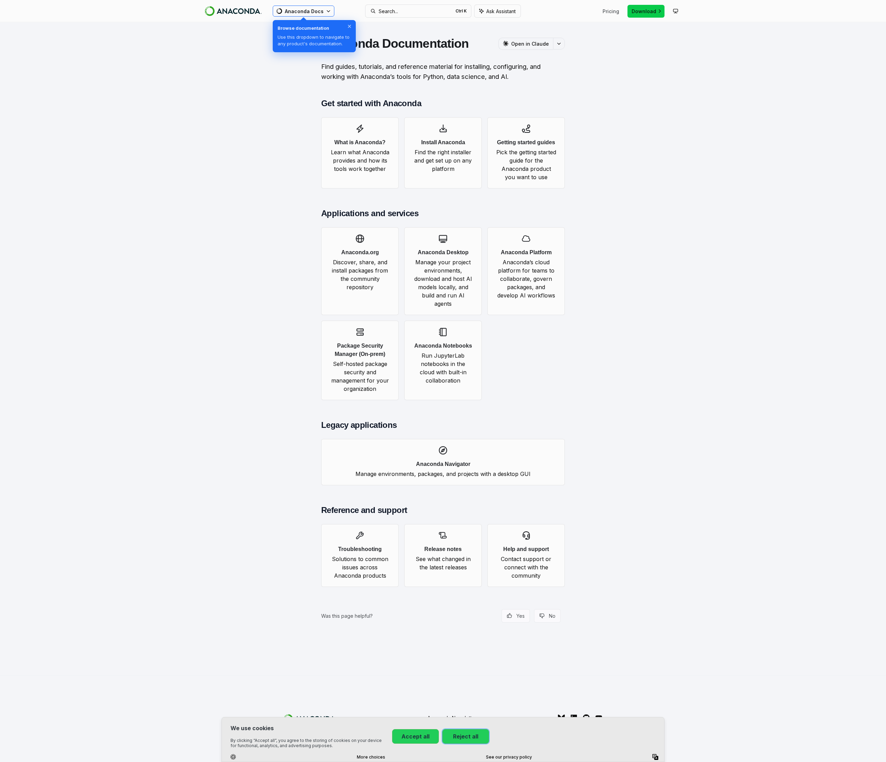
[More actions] (559, 43)
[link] (360, 153)
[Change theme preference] (675, 11)
